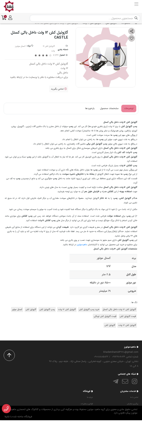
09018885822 (101, 357)
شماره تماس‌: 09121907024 (125, 357)
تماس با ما (134, 397)
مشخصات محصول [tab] (109, 108)
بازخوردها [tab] (89, 108)
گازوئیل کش (31, 309)
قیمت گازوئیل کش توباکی (105, 316)
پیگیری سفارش (132, 403)
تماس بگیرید (57, 89)
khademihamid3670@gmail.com (120, 352)
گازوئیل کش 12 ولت (67, 309)
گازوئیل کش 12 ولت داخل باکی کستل (119, 309)
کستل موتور (17, 309)
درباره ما (90, 397)
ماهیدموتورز (82, 244)
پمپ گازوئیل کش (47, 309)
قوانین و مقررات (87, 403)
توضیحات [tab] (128, 108)
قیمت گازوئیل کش (128, 316)
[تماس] (6, 408)
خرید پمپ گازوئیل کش (89, 309)
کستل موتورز (20, 46)
